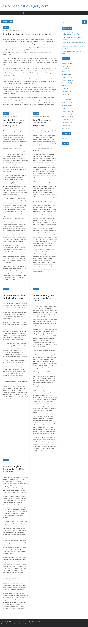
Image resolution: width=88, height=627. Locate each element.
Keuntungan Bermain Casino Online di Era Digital (27, 33)
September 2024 (66, 119)
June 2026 (64, 69)
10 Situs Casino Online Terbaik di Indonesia (14, 296)
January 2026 (65, 77)
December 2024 (66, 111)
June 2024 (64, 128)
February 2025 (66, 105)
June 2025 (64, 94)
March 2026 (65, 71)
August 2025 (65, 91)
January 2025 (65, 108)
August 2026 (65, 63)
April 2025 (65, 100)
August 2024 (65, 122)
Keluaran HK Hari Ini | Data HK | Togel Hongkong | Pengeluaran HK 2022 (27, 13)
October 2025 (66, 86)
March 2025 (65, 102)
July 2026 (64, 66)
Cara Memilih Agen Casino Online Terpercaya (42, 122)
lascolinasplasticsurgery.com (24, 6)
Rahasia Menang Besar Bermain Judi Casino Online (44, 298)
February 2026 (66, 74)
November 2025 (66, 83)
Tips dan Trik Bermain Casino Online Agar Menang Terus (13, 122)
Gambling (6, 27)
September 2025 (66, 88)
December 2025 (66, 80)
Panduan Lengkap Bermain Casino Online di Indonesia (14, 469)
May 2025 (64, 97)
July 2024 (64, 125)
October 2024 (66, 117)
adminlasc (16, 30)
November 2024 (66, 114)
